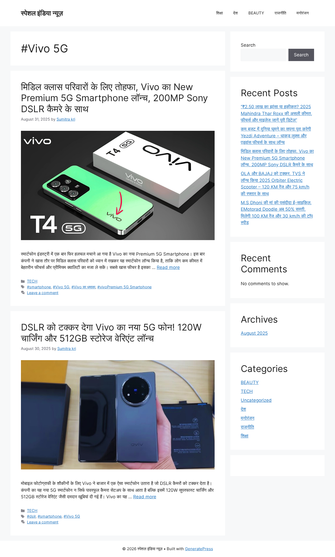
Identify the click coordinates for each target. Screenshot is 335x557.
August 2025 (254, 333)
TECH (32, 281)
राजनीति (280, 12)
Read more (168, 267)
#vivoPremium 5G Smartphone (124, 287)
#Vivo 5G (61, 287)
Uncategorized (256, 400)
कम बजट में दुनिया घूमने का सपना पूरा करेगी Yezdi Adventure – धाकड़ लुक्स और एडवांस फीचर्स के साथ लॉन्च (276, 135)
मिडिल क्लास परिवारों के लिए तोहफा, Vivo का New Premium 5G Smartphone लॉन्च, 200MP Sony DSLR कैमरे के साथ (114, 97)
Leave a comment (42, 292)
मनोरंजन (303, 12)
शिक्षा (219, 12)
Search (248, 45)
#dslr (31, 516)
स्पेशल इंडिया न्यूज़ (42, 13)
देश (235, 12)
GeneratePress (199, 548)
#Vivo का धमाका (83, 287)
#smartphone (39, 287)
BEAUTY (256, 12)
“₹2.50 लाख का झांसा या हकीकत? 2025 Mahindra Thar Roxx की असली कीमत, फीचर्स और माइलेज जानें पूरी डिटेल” (276, 113)
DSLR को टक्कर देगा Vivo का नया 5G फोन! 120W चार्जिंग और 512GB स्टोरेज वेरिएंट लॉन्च (111, 333)
